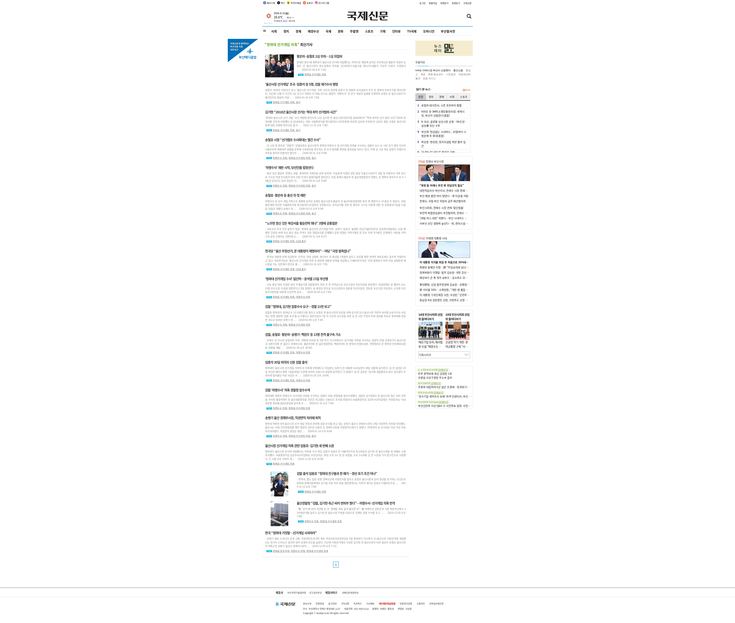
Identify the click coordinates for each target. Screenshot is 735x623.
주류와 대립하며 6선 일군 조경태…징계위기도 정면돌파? (449, 387)
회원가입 (433, 3)
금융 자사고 (429, 78)
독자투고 (358, 603)
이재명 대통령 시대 (432, 238)
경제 (298, 31)
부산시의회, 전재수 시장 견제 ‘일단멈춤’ (442, 208)
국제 (328, 31)
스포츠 (369, 31)
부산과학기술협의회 (296, 592)
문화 (341, 31)
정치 (286, 31)
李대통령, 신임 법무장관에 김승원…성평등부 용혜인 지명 (451, 284)
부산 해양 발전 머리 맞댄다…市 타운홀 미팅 (444, 196)
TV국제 (411, 31)
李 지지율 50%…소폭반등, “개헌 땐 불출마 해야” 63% (450, 290)
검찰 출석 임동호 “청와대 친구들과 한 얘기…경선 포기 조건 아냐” (337, 473)
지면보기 (444, 3)
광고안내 (332, 603)
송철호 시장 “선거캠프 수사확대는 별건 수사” (293, 139)
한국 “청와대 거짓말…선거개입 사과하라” (291, 533)
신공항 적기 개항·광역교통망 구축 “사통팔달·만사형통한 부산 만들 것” (456, 348)
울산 (298, 102)
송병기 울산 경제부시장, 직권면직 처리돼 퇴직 (293, 417)
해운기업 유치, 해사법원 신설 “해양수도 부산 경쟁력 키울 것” (430, 346)
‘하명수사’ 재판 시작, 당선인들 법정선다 (289, 167)
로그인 (422, 3)
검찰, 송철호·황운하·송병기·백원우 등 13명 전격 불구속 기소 (303, 334)
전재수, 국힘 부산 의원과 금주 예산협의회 (443, 201)
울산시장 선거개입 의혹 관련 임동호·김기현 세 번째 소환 (299, 445)
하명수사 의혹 (280, 158)
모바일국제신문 (436, 603)
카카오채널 (296, 3)
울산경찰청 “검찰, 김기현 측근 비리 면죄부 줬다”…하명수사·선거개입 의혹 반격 (346, 503)
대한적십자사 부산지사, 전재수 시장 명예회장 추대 (447, 190)
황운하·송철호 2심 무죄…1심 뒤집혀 (319, 56)
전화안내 (320, 603)
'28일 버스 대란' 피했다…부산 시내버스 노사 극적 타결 (450, 218)
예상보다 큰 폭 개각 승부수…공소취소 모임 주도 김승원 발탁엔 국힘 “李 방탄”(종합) (466, 278)
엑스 (283, 3)
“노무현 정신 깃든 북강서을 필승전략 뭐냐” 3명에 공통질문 (301, 223)
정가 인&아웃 (429, 383)
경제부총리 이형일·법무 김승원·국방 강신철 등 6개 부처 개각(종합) (457, 272)
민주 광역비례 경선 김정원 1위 (435, 373)
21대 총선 (301, 241)
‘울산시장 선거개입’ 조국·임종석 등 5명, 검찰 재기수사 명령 (301, 84)
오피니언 (428, 31)
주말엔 (354, 31)
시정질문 (451, 74)
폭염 (423, 74)
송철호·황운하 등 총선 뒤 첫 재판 (285, 195)
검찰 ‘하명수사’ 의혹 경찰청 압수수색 (287, 390)
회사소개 (307, 603)
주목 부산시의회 (430, 392)
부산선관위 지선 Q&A (433, 402)
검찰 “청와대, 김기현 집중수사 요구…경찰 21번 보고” (298, 306)
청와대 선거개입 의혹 (315, 74)
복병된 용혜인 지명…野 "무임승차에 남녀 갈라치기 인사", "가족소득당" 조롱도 (464, 267)
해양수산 (313, 31)
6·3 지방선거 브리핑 (433, 369)
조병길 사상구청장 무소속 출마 (435, 377)
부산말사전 (448, 31)
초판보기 (456, 3)
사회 (274, 31)
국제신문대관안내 (350, 592)
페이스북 (271, 3)
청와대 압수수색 (281, 551)
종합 (420, 97)
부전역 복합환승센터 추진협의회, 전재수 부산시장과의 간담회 (454, 213)
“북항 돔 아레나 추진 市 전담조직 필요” (442, 185)
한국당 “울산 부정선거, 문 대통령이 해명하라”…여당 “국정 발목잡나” (308, 251)
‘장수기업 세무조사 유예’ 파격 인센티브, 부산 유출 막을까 (450, 396)
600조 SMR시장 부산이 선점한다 (433, 70)
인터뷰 (396, 31)
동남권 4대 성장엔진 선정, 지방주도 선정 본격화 (446, 300)
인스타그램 (323, 3)
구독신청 (467, 3)
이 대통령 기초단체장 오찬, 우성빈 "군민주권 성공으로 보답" (453, 295)
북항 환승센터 (435, 74)
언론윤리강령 (406, 603)
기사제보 (370, 603)
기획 (383, 31)
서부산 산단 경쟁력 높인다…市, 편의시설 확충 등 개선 (450, 223)
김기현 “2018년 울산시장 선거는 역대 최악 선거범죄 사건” (301, 112)
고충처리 (420, 603)
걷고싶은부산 (315, 592)
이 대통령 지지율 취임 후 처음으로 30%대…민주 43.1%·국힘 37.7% (458, 262)
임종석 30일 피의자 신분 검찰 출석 (286, 362)
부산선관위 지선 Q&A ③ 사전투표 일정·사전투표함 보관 (449, 406)
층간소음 (458, 70)
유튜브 (310, 3)
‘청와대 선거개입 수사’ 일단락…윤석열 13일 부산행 (296, 278)
